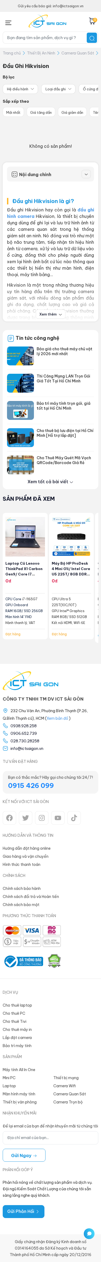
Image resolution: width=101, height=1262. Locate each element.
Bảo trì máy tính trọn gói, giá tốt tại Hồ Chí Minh (63, 406)
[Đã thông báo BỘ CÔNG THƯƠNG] (23, 961)
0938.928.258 (24, 725)
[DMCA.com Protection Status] (54, 961)
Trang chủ (12, 53)
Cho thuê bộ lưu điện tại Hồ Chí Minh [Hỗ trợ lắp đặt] (65, 433)
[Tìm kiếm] (92, 38)
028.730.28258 (25, 741)
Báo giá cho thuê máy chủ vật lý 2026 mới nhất (64, 351)
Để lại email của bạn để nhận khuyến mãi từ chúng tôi (50, 1126)
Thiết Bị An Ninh (41, 53)
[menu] (8, 21)
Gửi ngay (22, 1155)
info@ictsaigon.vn (27, 748)
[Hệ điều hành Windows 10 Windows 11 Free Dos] (20, 89)
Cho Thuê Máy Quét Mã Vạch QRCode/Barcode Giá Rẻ (64, 460)
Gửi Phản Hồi (21, 1211)
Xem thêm (48, 314)
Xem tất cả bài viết (48, 481)
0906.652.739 (24, 733)
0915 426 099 (31, 785)
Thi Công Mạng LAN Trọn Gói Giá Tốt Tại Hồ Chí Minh (63, 378)
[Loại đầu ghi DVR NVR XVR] (58, 89)
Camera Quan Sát (77, 53)
